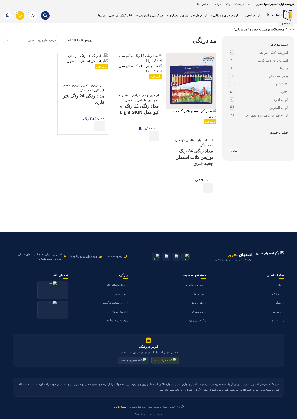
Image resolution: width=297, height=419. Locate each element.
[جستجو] (45, 15)
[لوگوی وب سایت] (279, 15)
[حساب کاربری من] (7, 15)
